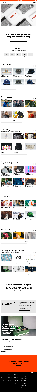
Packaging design (9, 380)
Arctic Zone (22, 376)
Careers (1, 377)
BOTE (24, 374)
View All (3, 351)
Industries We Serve (16, 372)
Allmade (21, 374)
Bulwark (25, 376)
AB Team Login (2, 380)
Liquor (14, 384)
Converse (25, 382)
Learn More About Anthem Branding (24, 310)
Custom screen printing (10, 377)
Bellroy (21, 381)
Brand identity (9, 374)
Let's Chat (18, 365)
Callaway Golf (25, 378)
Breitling (25, 375)
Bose (21, 387)
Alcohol (15, 374)
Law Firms (15, 383)
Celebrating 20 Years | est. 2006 (19, 0)
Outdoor (17, 374)
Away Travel (22, 378)
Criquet (25, 385)
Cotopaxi (25, 383)
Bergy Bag (22, 383)
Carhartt (25, 380)
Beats (21, 380)
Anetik (21, 375)
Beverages (15, 377)
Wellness (17, 380)
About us (2, 372)
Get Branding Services (14, 41)
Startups (17, 377)
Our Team (2, 374)
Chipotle (6, 56)
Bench (21, 382)
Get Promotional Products (23, 41)
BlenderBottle (22, 385)
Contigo (25, 381)
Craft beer (15, 380)
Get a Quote (35, 2)
